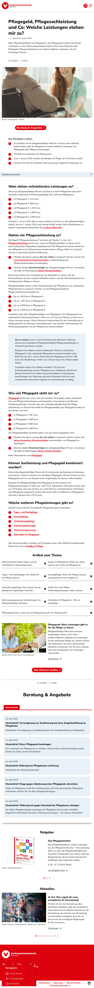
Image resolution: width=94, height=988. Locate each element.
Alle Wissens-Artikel (45, 670)
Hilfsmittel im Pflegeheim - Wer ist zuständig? (64, 602)
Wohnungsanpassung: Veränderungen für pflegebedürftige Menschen (21, 602)
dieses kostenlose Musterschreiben (31, 440)
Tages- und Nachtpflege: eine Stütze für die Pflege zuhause (20, 576)
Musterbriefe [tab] (12, 707)
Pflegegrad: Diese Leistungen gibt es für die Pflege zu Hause (68, 626)
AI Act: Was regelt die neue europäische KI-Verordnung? (64, 899)
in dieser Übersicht (52, 227)
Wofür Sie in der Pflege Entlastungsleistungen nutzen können (65, 589)
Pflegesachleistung (17, 243)
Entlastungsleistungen (25, 525)
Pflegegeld (13, 398)
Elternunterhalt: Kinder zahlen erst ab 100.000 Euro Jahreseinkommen (19, 563)
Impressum (58, 983)
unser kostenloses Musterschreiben (31, 260)
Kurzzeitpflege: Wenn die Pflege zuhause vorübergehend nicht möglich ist (67, 576)
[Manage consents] (89, 983)
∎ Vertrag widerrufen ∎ (60, 985)
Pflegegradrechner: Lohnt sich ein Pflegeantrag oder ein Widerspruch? (34, 612)
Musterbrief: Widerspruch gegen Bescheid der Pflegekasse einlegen (42, 805)
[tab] (44, 878)
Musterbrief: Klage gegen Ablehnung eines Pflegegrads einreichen (42, 784)
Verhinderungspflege (24, 521)
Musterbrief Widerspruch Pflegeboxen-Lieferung (32, 765)
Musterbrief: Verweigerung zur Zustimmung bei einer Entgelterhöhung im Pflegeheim (46, 724)
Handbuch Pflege (34, 546)
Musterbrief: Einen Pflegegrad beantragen (28, 744)
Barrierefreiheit (73, 983)
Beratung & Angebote (29, 127)
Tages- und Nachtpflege (26, 512)
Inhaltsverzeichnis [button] (11, 174)
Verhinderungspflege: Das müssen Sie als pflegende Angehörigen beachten (21, 589)
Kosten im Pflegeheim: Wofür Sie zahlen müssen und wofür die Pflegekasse (66, 563)
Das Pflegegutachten (59, 840)
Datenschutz (44, 983)
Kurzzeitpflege (21, 516)
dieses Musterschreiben (49, 270)
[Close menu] (34, 966)
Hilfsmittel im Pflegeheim (26, 534)
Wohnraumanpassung (25, 530)
